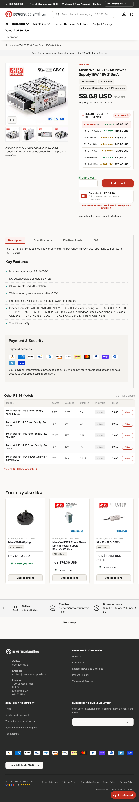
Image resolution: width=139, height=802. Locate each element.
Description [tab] (15, 240)
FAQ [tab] (96, 240)
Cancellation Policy (90, 782)
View (127, 412)
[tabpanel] (66, 287)
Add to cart (118, 183)
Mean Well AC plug (19, 542)
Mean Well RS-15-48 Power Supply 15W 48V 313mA (37, 45)
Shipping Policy (69, 782)
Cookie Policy (101, 789)
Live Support (125, 795)
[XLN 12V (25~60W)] (113, 517)
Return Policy (109, 782)
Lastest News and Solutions (71, 24)
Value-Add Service (17, 30)
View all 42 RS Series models (19, 468)
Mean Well (85, 64)
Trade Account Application (20, 721)
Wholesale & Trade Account (76, 4)
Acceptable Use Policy (123, 789)
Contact (97, 4)
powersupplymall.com (23, 781)
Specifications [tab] (43, 240)
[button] (131, 14)
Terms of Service (50, 782)
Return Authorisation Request (21, 727)
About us (77, 656)
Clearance (11, 36)
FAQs (8, 708)
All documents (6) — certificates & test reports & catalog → (106, 206)
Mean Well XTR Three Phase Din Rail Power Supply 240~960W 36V (69, 545)
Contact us (78, 662)
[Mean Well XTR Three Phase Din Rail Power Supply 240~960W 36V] (69, 517)
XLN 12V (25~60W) (108, 542)
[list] (37, 94)
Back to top (69, 622)
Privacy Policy (127, 782)
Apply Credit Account (17, 715)
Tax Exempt (12, 733)
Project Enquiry (102, 24)
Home (8, 45)
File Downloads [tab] (72, 240)
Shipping (83, 102)
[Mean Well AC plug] (25, 517)
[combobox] (83, 14)
